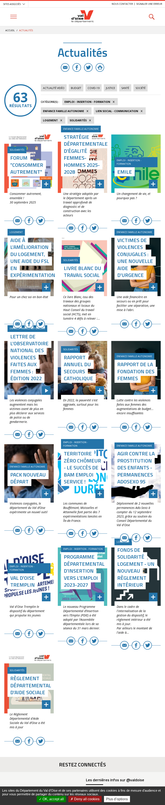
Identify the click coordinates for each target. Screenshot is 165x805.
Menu (13, 17)
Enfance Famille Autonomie (63, 111)
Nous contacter (122, 3)
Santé (125, 88)
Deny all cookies (86, 799)
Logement (50, 120)
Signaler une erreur (149, 3)
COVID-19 (93, 88)
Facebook (76, 67)
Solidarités (78, 120)
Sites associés (12, 4)
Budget (76, 88)
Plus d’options (117, 799)
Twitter (88, 67)
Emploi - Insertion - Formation (87, 102)
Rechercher (151, 17)
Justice (110, 88)
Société (140, 88)
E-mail (65, 67)
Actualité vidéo (53, 88)
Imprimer (100, 67)
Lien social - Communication (117, 111)
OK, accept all (53, 799)
